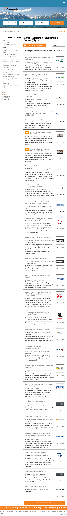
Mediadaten (62, 508)
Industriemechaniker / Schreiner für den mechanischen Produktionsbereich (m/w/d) (38, 185)
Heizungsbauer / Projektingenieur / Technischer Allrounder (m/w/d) (38, 95)
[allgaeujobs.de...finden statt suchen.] (10, 8)
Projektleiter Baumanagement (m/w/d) (36, 258)
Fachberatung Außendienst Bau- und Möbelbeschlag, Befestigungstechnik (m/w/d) (38, 202)
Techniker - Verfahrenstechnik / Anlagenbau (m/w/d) (37, 276)
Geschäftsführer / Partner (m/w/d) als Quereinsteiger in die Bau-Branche (38, 219)
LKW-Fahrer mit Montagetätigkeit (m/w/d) (37, 452)
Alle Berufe (18, 511)
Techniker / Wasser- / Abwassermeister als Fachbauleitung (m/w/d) (37, 75)
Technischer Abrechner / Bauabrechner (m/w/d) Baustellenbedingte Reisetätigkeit (39, 385)
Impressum (52, 508)
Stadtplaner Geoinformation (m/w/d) (35, 471)
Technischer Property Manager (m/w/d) (36, 486)
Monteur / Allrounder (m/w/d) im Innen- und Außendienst (40, 150)
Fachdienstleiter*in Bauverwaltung (35, 401)
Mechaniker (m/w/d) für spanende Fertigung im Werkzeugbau (39, 58)
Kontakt (14, 508)
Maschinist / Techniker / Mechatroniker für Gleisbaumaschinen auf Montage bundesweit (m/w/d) (38, 435)
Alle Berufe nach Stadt (28, 511)
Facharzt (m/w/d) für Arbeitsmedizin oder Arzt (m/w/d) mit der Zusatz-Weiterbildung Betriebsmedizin (38, 113)
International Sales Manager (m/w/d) (36, 416)
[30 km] (8, 44)
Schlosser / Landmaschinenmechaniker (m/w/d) (41, 133)
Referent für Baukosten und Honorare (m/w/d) (38, 237)
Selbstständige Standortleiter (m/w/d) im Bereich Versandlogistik (38, 313)
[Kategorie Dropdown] (15, 22)
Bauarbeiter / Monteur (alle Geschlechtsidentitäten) (33, 347)
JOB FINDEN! (57, 23)
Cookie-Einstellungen (35, 508)
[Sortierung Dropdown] (63, 45)
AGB (45, 508)
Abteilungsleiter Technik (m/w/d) (34, 166)
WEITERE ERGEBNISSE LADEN (44, 503)
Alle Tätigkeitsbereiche (42, 511)
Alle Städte (10, 511)
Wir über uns (5, 508)
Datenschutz (23, 508)
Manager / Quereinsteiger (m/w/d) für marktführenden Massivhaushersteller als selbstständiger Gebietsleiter (38, 293)
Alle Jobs (2, 511)
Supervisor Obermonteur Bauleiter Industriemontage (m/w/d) (39, 366)
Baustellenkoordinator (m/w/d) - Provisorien (37, 329)
